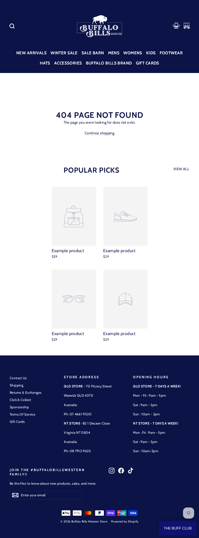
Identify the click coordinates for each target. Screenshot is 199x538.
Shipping (16, 385)
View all (181, 169)
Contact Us (18, 378)
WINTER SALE (64, 52)
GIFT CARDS (147, 63)
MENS (114, 52)
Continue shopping (99, 133)
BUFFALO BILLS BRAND (109, 63)
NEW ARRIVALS (31, 52)
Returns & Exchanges (25, 392)
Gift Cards (17, 422)
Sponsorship (19, 407)
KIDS (151, 52)
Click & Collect (20, 400)
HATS (45, 63)
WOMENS (132, 52)
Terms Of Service (22, 414)
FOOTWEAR (171, 52)
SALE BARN (93, 52)
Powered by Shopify (125, 521)
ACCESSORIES (68, 63)
